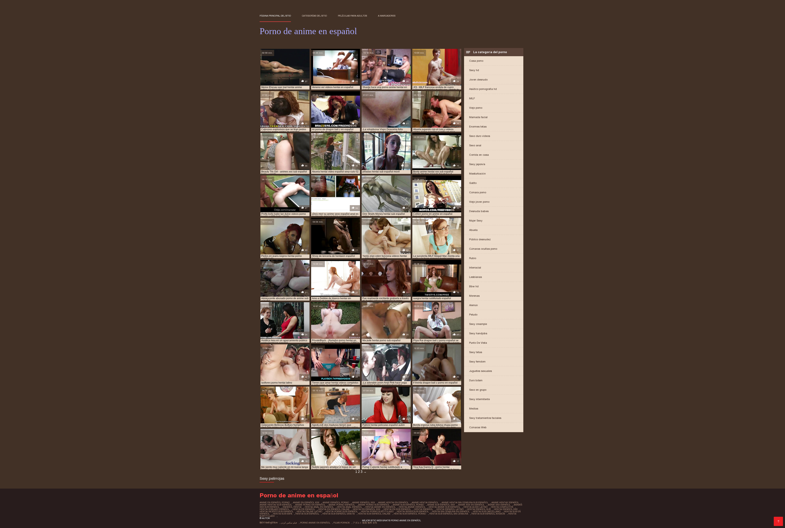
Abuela (473, 230)
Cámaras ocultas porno (483, 248)
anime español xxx (363, 502)
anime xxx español (499, 504)
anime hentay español (505, 502)
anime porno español (342, 504)
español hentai (292, 507)
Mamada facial (478, 117)
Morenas (474, 295)
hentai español (423, 509)
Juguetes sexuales (480, 371)
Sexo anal (475, 145)
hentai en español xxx (366, 509)
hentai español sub (479, 509)
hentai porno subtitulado (377, 511)
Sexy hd (474, 70)
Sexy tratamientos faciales (485, 417)
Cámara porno (477, 192)
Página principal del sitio (275, 16)
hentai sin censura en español (451, 511)
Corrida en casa (479, 154)
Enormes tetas (478, 126)
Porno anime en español (315, 522)
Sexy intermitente (479, 399)
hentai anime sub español (444, 507)
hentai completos (502, 507)
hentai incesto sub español (276, 511)
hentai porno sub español (341, 511)
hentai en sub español (397, 509)
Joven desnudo (478, 79)
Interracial (475, 267)
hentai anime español (412, 507)
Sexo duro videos (479, 136)
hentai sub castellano (487, 511)
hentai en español (304, 509)
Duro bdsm (475, 380)
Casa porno (476, 60)
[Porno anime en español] (778, 521)
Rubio (472, 258)
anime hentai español (425, 502)
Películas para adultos (352, 16)
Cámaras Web (478, 427)
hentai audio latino (475, 507)
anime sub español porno (408, 504)
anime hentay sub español (276, 504)
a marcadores (386, 16)
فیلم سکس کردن (289, 522)
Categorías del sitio (314, 16)
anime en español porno (275, 502)
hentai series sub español (413, 511)
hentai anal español (349, 507)
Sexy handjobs (478, 333)
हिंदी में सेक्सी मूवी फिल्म (269, 522)
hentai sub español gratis (338, 513)
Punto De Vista (478, 342)
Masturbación (477, 173)
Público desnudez (480, 239)
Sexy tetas (475, 352)
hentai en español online (334, 509)
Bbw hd (474, 286)
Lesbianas (475, 277)
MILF (472, 98)
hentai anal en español (319, 507)
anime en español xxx (306, 502)
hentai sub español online (374, 513)
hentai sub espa (282, 513)
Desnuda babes (479, 211)
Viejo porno (475, 107)
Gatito (473, 183)
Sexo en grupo (477, 389)
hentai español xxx (506, 509)
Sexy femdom (477, 361)
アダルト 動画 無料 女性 (365, 522)
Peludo (473, 314)
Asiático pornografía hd (483, 89)
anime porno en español (310, 504)
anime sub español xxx (441, 504)
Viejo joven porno (479, 201)
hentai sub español (307, 513)
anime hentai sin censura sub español (465, 502)
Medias (473, 408)
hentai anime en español (380, 507)
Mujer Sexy (475, 220)
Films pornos (341, 522)
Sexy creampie (478, 324)
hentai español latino (450, 509)
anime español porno (336, 502)
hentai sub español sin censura (448, 513)
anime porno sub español (373, 504)
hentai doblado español (274, 509)
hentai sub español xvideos (488, 513)
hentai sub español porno (410, 513)
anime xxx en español (471, 504)
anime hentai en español (393, 502)
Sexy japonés (477, 164)
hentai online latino (309, 511)
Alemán (473, 305)
